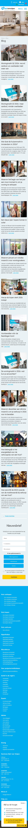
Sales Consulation (7, 705)
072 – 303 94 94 (5, 760)
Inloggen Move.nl (7, 794)
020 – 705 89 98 (5, 767)
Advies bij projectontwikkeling (10, 660)
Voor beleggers (6, 718)
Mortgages (5, 707)
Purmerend (5, 694)
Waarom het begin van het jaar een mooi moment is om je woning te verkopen (13, 182)
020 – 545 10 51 (5, 774)
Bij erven (5, 733)
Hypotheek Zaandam (8, 639)
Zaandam (5, 682)
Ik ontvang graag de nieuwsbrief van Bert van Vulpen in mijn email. (14, 571)
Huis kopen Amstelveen (8, 617)
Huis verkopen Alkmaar (9, 605)
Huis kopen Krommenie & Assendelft (11, 621)
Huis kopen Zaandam (8, 619)
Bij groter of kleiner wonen (9, 731)
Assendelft (5, 684)
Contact (5, 711)
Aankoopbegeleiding (8, 662)
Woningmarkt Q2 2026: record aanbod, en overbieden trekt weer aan (13, 66)
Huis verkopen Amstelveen (10, 599)
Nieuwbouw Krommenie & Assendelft (12, 658)
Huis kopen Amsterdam (8, 615)
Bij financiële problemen (8, 730)
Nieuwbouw (13, 561)
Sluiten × (23, 803)
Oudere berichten (9, 516)
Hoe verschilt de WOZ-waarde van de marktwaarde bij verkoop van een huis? (13, 492)
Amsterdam (5, 678)
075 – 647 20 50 (5, 787)
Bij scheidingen (6, 726)
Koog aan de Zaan (7, 688)
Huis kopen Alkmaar (8, 623)
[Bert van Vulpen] (8, 8)
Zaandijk (5, 692)
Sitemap (5, 747)
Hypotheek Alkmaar (7, 645)
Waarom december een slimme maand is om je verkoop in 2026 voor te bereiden (13, 411)
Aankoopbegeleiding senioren (10, 664)
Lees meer (10, 79)
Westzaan (5, 690)
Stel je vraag (20, 825)
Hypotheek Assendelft (8, 641)
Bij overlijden (6, 724)
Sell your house (6, 703)
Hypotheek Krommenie (8, 643)
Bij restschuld (6, 728)
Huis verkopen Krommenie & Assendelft (13, 603)
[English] (26, 3)
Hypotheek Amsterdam (8, 637)
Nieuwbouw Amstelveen (8, 654)
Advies (14, 566)
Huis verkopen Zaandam (10, 601)
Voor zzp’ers (6, 720)
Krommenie (5, 686)
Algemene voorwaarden (8, 749)
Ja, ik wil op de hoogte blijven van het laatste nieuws (14, 821)
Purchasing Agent (7, 701)
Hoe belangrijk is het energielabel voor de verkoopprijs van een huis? (11, 452)
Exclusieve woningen (8, 735)
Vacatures (5, 745)
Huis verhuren (6, 630)
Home (3, 38)
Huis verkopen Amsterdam (10, 597)
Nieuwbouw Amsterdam (8, 652)
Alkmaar (3, 757)
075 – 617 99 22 (5, 780)
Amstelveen (5, 680)
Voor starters (6, 722)
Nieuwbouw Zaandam (8, 656)
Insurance (5, 709)
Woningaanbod (13, 557)
